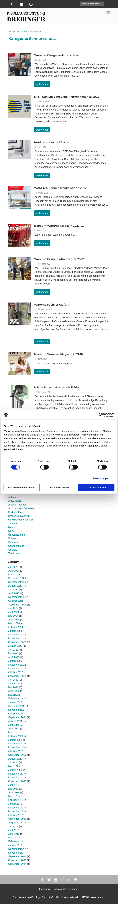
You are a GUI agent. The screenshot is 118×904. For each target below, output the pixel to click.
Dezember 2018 (17, 807)
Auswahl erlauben (59, 487)
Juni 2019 (13, 785)
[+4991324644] (12, 4)
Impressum (45, 888)
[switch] (44, 467)
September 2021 (17, 717)
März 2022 (14, 694)
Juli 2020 (13, 762)
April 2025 (14, 593)
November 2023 (17, 638)
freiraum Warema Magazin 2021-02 (58, 354)
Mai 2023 (13, 653)
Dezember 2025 (17, 578)
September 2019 (17, 781)
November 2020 (17, 747)
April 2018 (14, 834)
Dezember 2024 (17, 597)
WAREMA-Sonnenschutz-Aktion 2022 (60, 188)
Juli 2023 (13, 649)
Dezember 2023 (17, 634)
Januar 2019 (15, 803)
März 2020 (14, 766)
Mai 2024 (13, 615)
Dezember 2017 (17, 848)
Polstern (12, 538)
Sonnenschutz (16, 546)
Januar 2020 (15, 770)
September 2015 (17, 860)
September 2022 (17, 676)
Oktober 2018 (15, 815)
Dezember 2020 (17, 743)
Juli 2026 (13, 567)
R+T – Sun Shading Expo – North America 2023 (66, 96)
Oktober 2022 (15, 672)
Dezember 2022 (17, 664)
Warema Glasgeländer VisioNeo (56, 55)
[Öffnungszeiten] (31, 4)
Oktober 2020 (15, 751)
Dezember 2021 (17, 706)
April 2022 (14, 691)
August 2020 (15, 758)
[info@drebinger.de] (22, 4)
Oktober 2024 (15, 600)
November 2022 (17, 668)
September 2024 (17, 604)
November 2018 (17, 811)
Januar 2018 (15, 845)
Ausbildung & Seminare (21, 508)
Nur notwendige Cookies (21, 487)
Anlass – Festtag (17, 504)
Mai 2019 (13, 788)
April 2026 (14, 570)
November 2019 (17, 777)
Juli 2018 (13, 826)
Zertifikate (13, 553)
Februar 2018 (15, 841)
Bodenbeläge (15, 512)
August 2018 (15, 822)
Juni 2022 (13, 683)
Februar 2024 (15, 627)
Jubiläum (13, 523)
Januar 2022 (15, 702)
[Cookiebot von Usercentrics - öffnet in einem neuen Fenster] (101, 415)
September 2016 (17, 856)
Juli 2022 (13, 679)
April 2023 (14, 657)
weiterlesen (43, 84)
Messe (12, 527)
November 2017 (17, 852)
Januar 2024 (15, 631)
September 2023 (17, 642)
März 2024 (14, 623)
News (11, 531)
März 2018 (14, 837)
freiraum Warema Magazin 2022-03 (59, 225)
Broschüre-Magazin (19, 516)
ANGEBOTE (15, 500)
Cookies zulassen (96, 487)
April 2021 (14, 728)
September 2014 (17, 863)
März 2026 (14, 574)
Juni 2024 (13, 612)
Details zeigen (100, 478)
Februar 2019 (15, 800)
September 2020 (17, 754)
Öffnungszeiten (16, 534)
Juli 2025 (13, 589)
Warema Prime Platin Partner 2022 (59, 259)
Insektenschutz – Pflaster (52, 142)
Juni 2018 (13, 830)
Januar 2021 (15, 740)
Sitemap (73, 888)
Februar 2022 (15, 698)
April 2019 (14, 792)
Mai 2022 (13, 687)
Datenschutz (59, 888)
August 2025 (15, 585)
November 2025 (17, 582)
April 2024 (14, 619)
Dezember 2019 (17, 773)
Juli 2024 (13, 608)
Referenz (13, 542)
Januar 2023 (15, 660)
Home (24, 31)
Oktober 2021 (15, 713)
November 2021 (17, 709)
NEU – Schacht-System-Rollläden (57, 387)
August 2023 (15, 646)
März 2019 (14, 796)
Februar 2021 (15, 736)
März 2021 (14, 732)
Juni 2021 (13, 725)
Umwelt (12, 549)
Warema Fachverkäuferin (52, 304)
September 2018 (17, 818)
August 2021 (15, 721)
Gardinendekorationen (20, 519)
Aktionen (13, 497)
